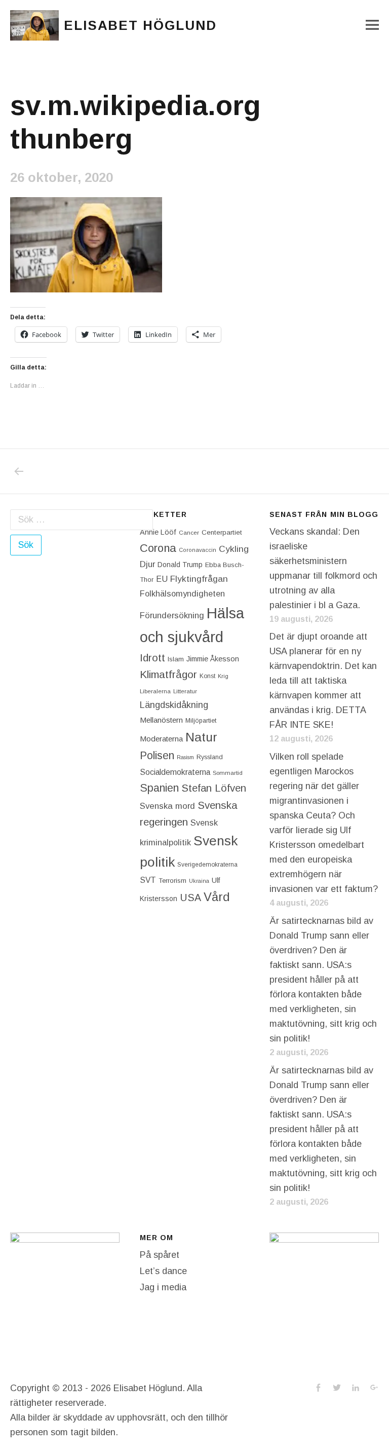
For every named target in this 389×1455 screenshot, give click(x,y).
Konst (207, 676)
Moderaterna (161, 738)
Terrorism (172, 880)
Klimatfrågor (168, 674)
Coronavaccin (197, 550)
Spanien (159, 788)
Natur (201, 737)
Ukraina (199, 881)
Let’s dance (163, 1271)
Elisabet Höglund (140, 25)
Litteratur (185, 691)
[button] (34, 25)
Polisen (157, 755)
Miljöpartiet (200, 720)
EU (162, 578)
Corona (158, 548)
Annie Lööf (158, 532)
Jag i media (163, 1287)
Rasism (185, 757)
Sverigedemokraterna (207, 864)
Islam (176, 659)
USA (190, 897)
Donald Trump (180, 565)
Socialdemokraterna (175, 772)
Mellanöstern (161, 720)
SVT (148, 880)
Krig (223, 676)
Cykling (234, 549)
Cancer (189, 532)
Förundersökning (172, 615)
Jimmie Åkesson (212, 659)
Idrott (152, 657)
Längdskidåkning (174, 705)
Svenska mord (167, 806)
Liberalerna (155, 691)
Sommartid (228, 773)
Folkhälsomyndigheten (182, 593)
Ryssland (210, 757)
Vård (217, 897)
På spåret (159, 1255)
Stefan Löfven (213, 788)
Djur (147, 564)
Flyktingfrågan (199, 579)
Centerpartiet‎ (222, 532)
